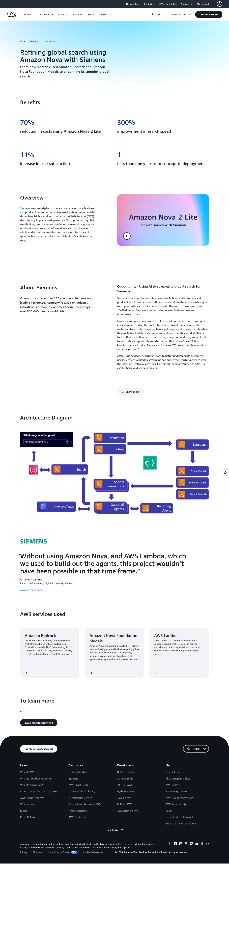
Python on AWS (126, 791)
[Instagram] (186, 844)
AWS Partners (77, 817)
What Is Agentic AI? (31, 785)
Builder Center (125, 772)
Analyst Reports (78, 810)
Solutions (34, 41)
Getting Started (78, 772)
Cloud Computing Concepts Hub (39, 791)
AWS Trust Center (79, 785)
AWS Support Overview (179, 797)
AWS (22, 41)
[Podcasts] (202, 844)
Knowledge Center (177, 791)
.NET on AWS (125, 785)
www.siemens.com (31, 590)
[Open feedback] (225, 472)
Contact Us (172, 772)
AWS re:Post (173, 785)
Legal (169, 810)
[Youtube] (196, 844)
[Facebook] (175, 844)
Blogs (23, 810)
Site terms (38, 852)
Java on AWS (124, 797)
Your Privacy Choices (59, 852)
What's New (27, 804)
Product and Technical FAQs (85, 804)
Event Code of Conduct (179, 817)
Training (73, 778)
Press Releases (28, 817)
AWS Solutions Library (82, 791)
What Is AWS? (28, 772)
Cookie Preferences (93, 852)
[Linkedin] (180, 844)
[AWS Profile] (219, 4)
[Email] (207, 844)
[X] (170, 844)
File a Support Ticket (178, 778)
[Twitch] (191, 844)
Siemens (25, 208)
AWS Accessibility (176, 804)
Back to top (112, 830)
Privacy (23, 852)
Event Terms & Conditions (181, 823)
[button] (46, 14)
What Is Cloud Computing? (36, 778)
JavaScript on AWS (128, 810)
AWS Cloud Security (32, 797)
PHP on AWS (124, 804)
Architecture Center (80, 797)
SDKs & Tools (125, 778)
